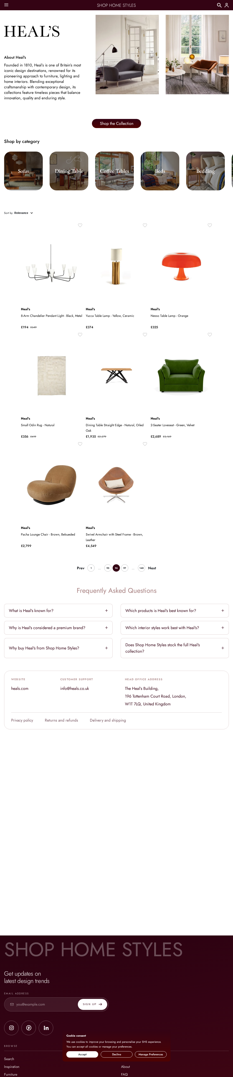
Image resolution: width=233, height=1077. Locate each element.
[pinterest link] (28, 1028)
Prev (80, 568)
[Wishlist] (80, 225)
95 (107, 568)
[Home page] (116, 5)
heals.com (19, 688)
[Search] (219, 5)
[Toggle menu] (6, 5)
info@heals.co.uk (74, 688)
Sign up (89, 1004)
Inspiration (11, 1066)
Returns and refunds (61, 720)
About (125, 1066)
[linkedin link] (46, 1028)
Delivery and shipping (108, 720)
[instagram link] (11, 1028)
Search (9, 1058)
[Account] (226, 5)
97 (124, 568)
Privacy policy (22, 720)
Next (152, 568)
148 (141, 568)
